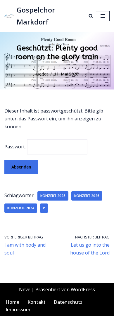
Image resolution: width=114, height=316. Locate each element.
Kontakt (36, 302)
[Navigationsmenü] (103, 16)
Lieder (42, 74)
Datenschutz (68, 302)
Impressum (18, 309)
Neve (24, 289)
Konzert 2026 (86, 195)
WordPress (83, 289)
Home (12, 302)
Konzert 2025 (52, 195)
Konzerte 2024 (20, 208)
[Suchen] (91, 16)
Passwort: (15, 146)
